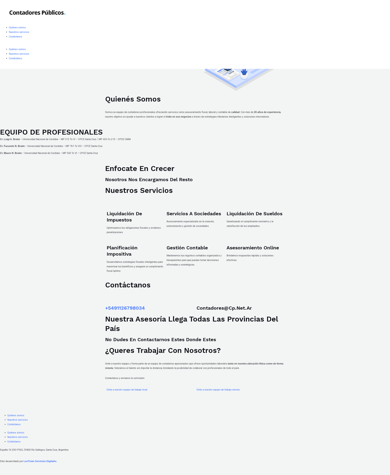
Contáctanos (15, 36)
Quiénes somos (17, 27)
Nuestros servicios (19, 32)
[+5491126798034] (109, 300)
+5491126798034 (125, 308)
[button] (195, 45)
